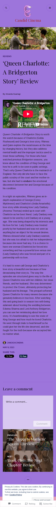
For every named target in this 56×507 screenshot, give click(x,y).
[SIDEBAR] (28, 479)
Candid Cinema (28, 20)
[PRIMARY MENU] (49, 7)
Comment (41, 423)
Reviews (7, 56)
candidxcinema (15, 342)
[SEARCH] (6, 7)
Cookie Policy (15, 495)
